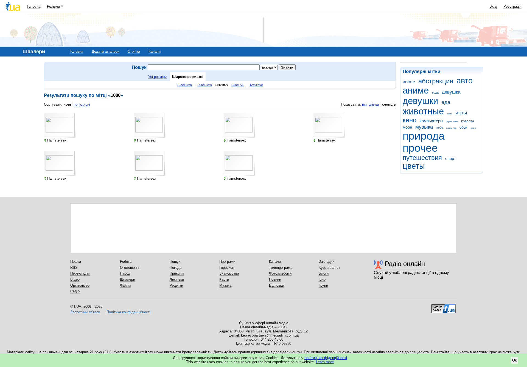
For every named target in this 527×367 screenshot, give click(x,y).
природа (424, 136)
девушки (420, 101)
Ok (514, 360)
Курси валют (329, 268)
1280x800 (256, 84)
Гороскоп (226, 268)
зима (449, 113)
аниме (416, 90)
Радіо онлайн (405, 263)
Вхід (493, 6)
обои (463, 127)
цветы (414, 166)
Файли (125, 285)
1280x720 (237, 84)
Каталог (275, 261)
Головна (33, 6)
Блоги (324, 273)
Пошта (75, 261)
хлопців (389, 104)
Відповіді (276, 285)
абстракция (435, 81)
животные (423, 111)
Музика (225, 285)
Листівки (177, 279)
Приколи (177, 273)
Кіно (322, 279)
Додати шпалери (105, 51)
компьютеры (431, 120)
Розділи (53, 6)
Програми (227, 261)
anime (409, 81)
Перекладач (80, 273)
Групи (323, 285)
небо (439, 127)
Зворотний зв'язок (85, 312)
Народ (125, 273)
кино (409, 120)
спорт (450, 158)
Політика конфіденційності (128, 312)
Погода (175, 268)
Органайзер (79, 285)
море (407, 127)
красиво (452, 121)
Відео (75, 279)
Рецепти (176, 285)
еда (445, 102)
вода (435, 92)
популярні (82, 104)
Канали (154, 51)
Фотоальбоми (280, 273)
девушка (451, 92)
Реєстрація (512, 6)
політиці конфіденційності (325, 358)
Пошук (175, 261)
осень (473, 128)
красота (467, 121)
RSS (74, 268)
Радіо (75, 291)
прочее (420, 148)
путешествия (422, 157)
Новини (275, 279)
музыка (424, 127)
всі (364, 104)
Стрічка (134, 51)
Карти (224, 279)
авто (464, 80)
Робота (125, 261)
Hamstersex (56, 140)
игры (461, 112)
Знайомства (229, 273)
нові (67, 104)
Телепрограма (280, 268)
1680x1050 (204, 84)
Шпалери (127, 279)
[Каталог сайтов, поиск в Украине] (443, 306)
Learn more (325, 362)
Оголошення (130, 268)
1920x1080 (184, 84)
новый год (451, 128)
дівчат (374, 104)
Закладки (326, 261)
